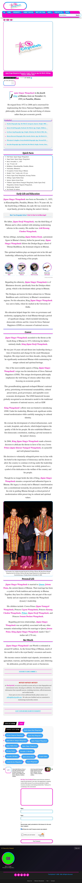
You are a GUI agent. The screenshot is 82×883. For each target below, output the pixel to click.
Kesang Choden (11, 751)
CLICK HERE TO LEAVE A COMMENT (27, 671)
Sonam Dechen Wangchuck (14, 762)
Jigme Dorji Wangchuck (34, 735)
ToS (47, 880)
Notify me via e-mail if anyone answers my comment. (34, 829)
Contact (53, 880)
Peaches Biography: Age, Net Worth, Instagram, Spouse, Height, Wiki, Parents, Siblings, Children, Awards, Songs (27, 124)
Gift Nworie (28, 77)
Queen (41, 584)
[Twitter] (18, 874)
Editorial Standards (39, 880)
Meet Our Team (40, 12)
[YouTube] (21, 874)
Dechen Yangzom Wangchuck (15, 735)
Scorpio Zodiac (43, 756)
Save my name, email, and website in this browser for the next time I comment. (36, 825)
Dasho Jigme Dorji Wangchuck (32, 730)
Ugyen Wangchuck (32, 762)
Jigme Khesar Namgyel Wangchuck (16, 740)
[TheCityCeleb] (4, 12)
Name (22, 808)
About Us (29, 880)
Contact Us (58, 12)
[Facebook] (15, 874)
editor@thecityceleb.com (14, 697)
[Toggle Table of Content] (12, 83)
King (15, 95)
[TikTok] (27, 874)
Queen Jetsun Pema (28, 757)
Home (9, 12)
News (49, 12)
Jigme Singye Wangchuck (29, 746)
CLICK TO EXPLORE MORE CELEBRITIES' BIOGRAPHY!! (28, 711)
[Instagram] (24, 874)
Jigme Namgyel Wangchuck (39, 741)
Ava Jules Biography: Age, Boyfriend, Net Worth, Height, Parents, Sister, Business (27, 144)
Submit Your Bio (28, 12)
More (67, 12)
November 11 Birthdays (26, 751)
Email (22, 815)
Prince (24, 612)
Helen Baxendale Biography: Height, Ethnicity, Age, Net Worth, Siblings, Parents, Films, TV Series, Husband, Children (36, 772)
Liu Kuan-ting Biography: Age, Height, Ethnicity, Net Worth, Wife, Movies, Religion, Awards (27, 132)
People (21, 723)
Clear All (77, 848)
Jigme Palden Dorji (12, 746)
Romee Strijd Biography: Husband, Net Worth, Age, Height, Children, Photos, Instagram (27, 128)
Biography (16, 12)
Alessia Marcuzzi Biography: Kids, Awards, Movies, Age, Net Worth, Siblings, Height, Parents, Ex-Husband (27, 136)
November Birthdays (12, 756)
